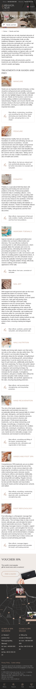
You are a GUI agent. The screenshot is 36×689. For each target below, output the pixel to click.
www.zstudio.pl (15, 679)
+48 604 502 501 (28, 1)
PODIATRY (17, 179)
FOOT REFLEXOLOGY (22, 508)
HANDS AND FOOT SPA (23, 456)
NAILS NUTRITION (21, 343)
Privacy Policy (6, 662)
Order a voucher (10, 574)
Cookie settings (15, 662)
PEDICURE (18, 131)
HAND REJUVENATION (23, 401)
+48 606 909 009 (11, 1)
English (32, 6)
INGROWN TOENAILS (22, 231)
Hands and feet (11, 25)
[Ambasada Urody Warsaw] (8, 7)
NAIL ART (17, 284)
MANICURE (18, 81)
